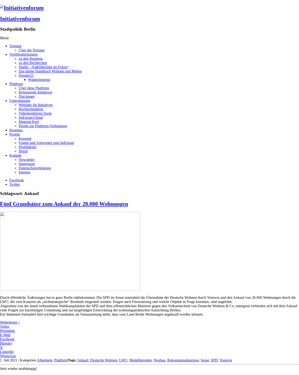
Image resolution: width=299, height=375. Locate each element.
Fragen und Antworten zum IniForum (46, 143)
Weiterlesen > (10, 322)
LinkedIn (7, 352)
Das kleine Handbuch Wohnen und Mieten (50, 71)
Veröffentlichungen (23, 54)
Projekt (14, 134)
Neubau (159, 360)
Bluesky (6, 343)
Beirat (23, 151)
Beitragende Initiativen (35, 92)
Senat (205, 360)
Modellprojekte (140, 360)
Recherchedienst (31, 109)
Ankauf (82, 360)
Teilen (4, 326)
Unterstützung (19, 101)
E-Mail (5, 335)
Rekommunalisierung (183, 360)
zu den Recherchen (33, 63)
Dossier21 (26, 75)
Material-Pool (29, 122)
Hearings (16, 130)
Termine (15, 46)
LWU (123, 360)
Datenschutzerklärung (35, 168)
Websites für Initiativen (36, 105)
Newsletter (27, 160)
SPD (214, 360)
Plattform (16, 84)
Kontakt (15, 155)
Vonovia (226, 360)
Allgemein (44, 360)
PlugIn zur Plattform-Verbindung (43, 126)
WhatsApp (8, 356)
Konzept (25, 139)
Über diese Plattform (34, 88)
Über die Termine (32, 50)
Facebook (16, 180)
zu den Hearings (31, 59)
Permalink (7, 331)
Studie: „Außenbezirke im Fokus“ (44, 67)
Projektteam (27, 147)
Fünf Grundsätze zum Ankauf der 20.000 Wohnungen (64, 204)
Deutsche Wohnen (103, 360)
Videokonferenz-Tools (35, 113)
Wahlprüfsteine (39, 80)
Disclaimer (27, 96)
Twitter (14, 184)
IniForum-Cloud (31, 117)
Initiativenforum (20, 19)
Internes (24, 172)
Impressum (27, 164)
